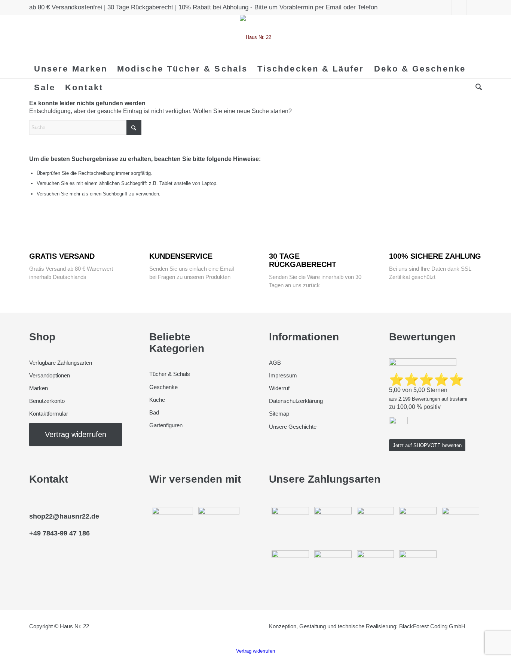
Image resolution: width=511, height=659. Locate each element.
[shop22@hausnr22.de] (31, 508)
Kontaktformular (49, 413)
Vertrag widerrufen (255, 651)
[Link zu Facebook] (444, 7)
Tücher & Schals (169, 374)
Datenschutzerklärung (296, 401)
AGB (275, 362)
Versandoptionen (49, 375)
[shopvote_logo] (398, 422)
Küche (157, 400)
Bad (154, 412)
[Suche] (476, 87)
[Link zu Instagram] (474, 7)
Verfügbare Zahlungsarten (60, 362)
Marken (38, 388)
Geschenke (163, 387)
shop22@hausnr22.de (64, 516)
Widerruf (279, 388)
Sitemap (279, 413)
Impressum (283, 375)
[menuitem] (70, 69)
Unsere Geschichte (292, 426)
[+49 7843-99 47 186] (31, 526)
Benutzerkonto (47, 401)
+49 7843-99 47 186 (59, 533)
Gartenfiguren (166, 425)
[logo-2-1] (255, 37)
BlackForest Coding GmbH (432, 626)
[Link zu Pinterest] (459, 7)
